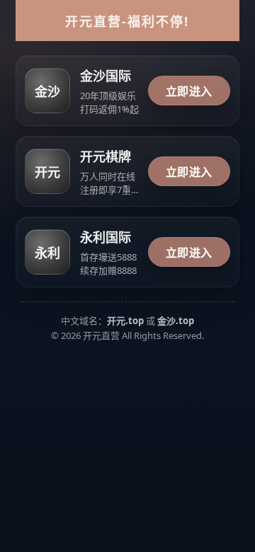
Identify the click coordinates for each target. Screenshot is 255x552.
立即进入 (189, 91)
